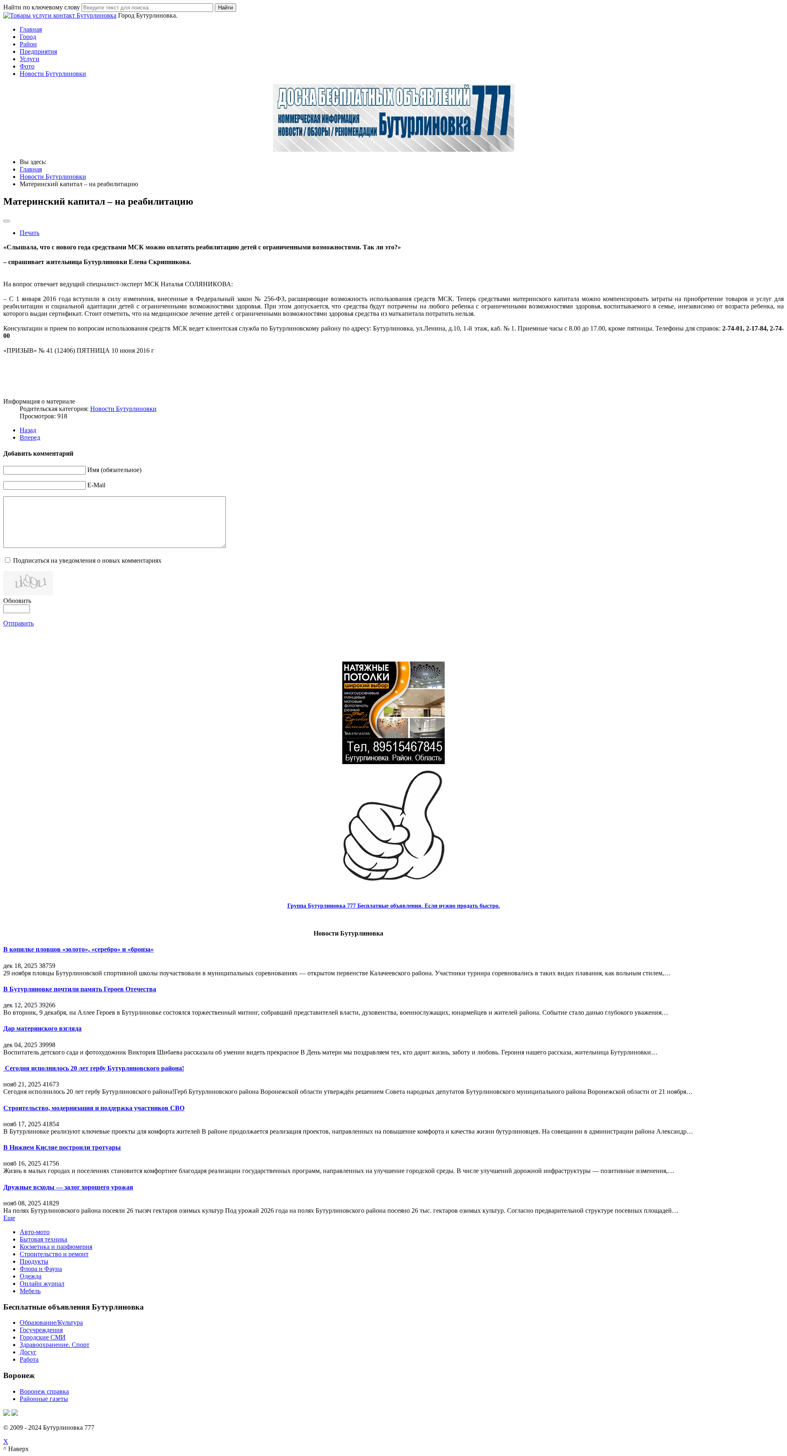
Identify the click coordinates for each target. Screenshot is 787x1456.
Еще (9, 1217)
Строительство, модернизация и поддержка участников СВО (93, 1108)
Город (28, 36)
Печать (29, 232)
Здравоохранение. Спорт (54, 1344)
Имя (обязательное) (114, 469)
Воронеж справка (44, 1391)
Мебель (30, 1290)
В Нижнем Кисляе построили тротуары (62, 1147)
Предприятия (38, 51)
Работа (29, 1359)
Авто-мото (35, 1231)
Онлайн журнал (42, 1283)
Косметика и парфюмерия (56, 1246)
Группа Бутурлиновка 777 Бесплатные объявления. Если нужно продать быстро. (393, 906)
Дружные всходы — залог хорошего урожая (68, 1187)
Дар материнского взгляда (42, 1028)
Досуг (28, 1352)
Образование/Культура (51, 1322)
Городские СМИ (43, 1337)
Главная (31, 29)
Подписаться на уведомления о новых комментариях (87, 560)
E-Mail (96, 485)
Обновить (17, 600)
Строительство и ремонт (54, 1254)
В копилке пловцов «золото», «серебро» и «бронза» (78, 949)
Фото (27, 66)
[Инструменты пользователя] (6, 221)
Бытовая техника (43, 1239)
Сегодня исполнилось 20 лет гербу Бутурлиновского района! (93, 1068)
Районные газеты (44, 1398)
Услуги (29, 58)
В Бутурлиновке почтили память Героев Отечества (79, 989)
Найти (225, 8)
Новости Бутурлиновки (53, 73)
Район (28, 44)
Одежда (30, 1276)
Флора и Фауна (41, 1268)
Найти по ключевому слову (41, 7)
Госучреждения (41, 1329)
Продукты (34, 1261)
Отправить (18, 623)
